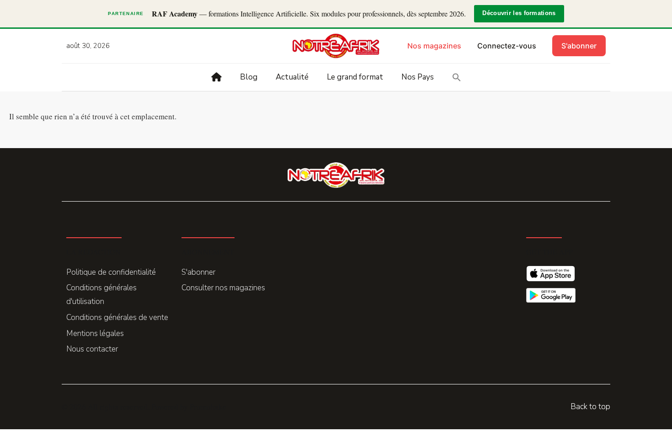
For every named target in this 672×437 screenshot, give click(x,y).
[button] (456, 77)
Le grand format (355, 77)
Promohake (208, 406)
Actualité (292, 77)
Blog (248, 77)
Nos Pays (417, 77)
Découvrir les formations (518, 13)
